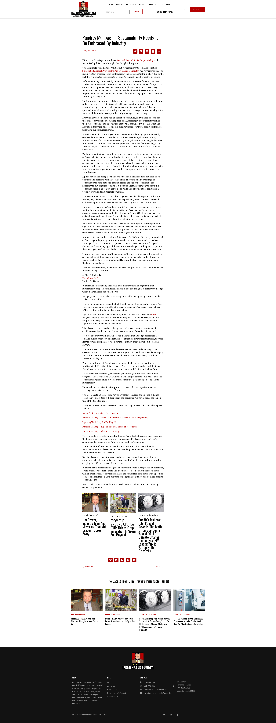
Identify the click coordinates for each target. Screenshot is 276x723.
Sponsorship (166, 4)
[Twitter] (164, 715)
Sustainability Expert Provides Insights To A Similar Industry (110, 71)
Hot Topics (130, 4)
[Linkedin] (171, 715)
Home (111, 4)
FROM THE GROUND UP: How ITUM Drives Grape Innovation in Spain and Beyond (123, 527)
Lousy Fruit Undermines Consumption (100, 413)
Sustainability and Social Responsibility (134, 60)
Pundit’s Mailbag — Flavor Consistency (100, 431)
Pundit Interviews (118, 516)
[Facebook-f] (177, 715)
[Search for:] (117, 12)
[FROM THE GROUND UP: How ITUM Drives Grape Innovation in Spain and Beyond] (123, 502)
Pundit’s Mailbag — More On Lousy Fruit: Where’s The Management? (115, 418)
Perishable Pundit (90, 515)
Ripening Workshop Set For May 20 (99, 422)
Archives (142, 4)
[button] (135, 51)
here (153, 315)
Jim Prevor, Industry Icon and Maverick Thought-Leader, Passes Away (94, 526)
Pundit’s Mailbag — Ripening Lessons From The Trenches (109, 427)
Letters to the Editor (148, 515)
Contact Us (153, 4)
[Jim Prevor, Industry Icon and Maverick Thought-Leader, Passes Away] (95, 502)
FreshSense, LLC (90, 278)
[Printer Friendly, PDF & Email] (156, 53)
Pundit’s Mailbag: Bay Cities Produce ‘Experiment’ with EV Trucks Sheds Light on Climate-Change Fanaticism (188, 621)
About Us (119, 4)
